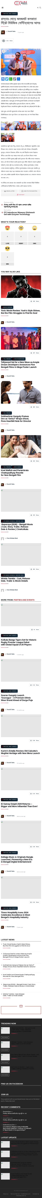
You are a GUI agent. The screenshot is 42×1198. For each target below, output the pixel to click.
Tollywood (7, 358)
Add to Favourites (30, 191)
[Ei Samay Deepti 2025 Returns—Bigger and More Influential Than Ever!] (21, 779)
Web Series (18, 467)
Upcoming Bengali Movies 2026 (13, 521)
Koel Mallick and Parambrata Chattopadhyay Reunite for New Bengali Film (14, 472)
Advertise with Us (21, 1195)
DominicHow (7, 1111)
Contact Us (36, 1194)
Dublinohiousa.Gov (9, 1125)
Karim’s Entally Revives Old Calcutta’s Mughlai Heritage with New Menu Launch (20, 752)
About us (5, 1194)
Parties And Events (24, 600)
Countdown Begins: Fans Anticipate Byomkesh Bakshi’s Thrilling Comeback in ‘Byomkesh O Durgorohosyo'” (17, 1128)
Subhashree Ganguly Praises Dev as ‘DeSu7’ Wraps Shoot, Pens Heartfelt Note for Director (16, 418)
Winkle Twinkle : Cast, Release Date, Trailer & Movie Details (15, 579)
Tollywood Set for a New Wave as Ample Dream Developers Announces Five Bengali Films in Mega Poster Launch (20, 364)
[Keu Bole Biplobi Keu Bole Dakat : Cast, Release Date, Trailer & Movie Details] (5, 1057)
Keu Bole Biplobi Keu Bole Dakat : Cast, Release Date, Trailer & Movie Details (25, 1055)
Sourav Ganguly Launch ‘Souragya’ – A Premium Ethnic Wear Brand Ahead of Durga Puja (17, 697)
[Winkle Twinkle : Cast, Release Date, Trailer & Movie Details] (21, 554)
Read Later (10, 191)
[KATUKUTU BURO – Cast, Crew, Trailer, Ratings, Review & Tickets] (5, 1069)
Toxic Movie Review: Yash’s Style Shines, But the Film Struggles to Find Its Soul (20, 311)
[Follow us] (37, 7)
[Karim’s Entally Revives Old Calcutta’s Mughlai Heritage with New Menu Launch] (21, 726)
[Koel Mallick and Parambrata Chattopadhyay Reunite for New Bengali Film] (21, 446)
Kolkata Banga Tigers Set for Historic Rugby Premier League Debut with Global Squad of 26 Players (18, 642)
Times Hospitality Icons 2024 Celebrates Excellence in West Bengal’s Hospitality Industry (15, 915)
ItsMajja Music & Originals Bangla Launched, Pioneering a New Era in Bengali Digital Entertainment (17, 859)
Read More (5, 1037)
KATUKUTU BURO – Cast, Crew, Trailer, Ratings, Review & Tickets (22, 1068)
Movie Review (7, 307)
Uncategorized (19, 358)
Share (3, 51)
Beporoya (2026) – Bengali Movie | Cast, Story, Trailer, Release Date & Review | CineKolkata (17, 526)
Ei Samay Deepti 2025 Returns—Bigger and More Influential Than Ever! (19, 805)
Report (21, 194)
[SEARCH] (40, 7)
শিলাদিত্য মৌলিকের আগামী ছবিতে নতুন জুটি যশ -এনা (14, 1113)
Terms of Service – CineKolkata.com (20, 1194)
